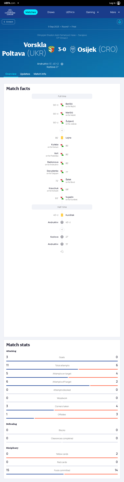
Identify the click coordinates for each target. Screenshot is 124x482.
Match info (40, 74)
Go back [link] (9, 21)
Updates (25, 74)
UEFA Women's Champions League (10, 12)
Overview (10, 74)
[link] (31, 12)
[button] (92, 12)
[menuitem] (33, 12)
